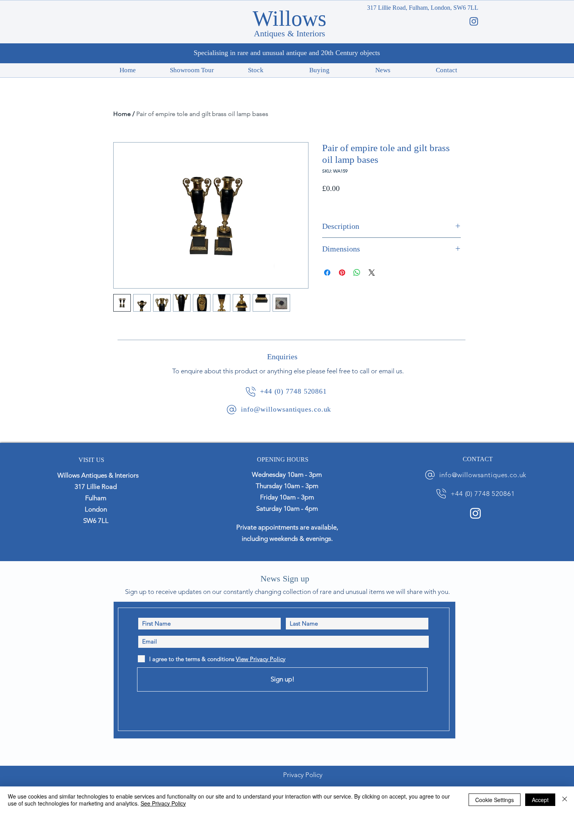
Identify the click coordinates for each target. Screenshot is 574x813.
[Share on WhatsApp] (357, 272)
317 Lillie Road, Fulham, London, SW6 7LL (422, 7)
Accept (540, 800)
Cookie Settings (494, 800)
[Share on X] (371, 272)
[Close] (564, 800)
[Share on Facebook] (327, 272)
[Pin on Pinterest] (342, 272)
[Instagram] (475, 513)
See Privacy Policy (163, 803)
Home (122, 114)
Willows (289, 18)
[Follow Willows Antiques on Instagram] (473, 21)
